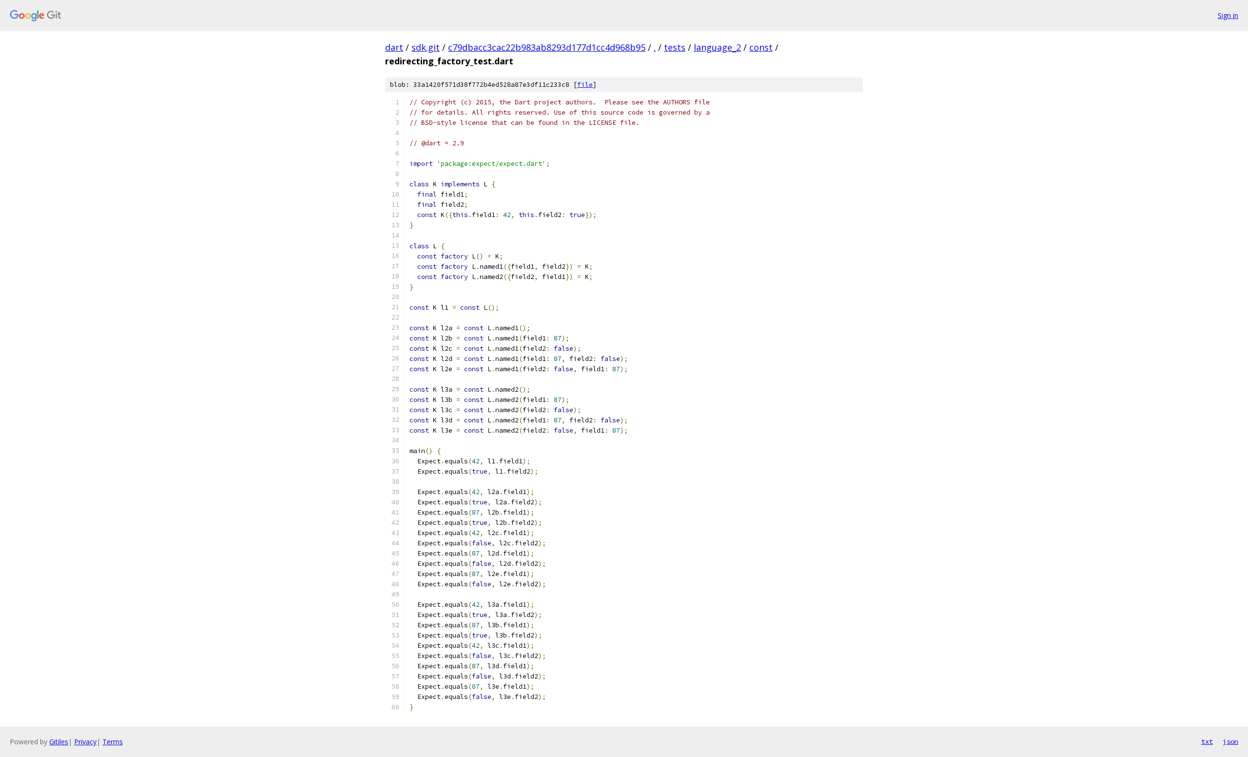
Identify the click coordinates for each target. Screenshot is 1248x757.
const (761, 47)
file (585, 84)
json (1230, 741)
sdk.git (425, 47)
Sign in (1228, 15)
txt (1207, 741)
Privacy (85, 741)
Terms (112, 741)
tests (674, 47)
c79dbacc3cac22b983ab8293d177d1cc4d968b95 (546, 47)
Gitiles (58, 741)
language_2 (717, 47)
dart (394, 47)
